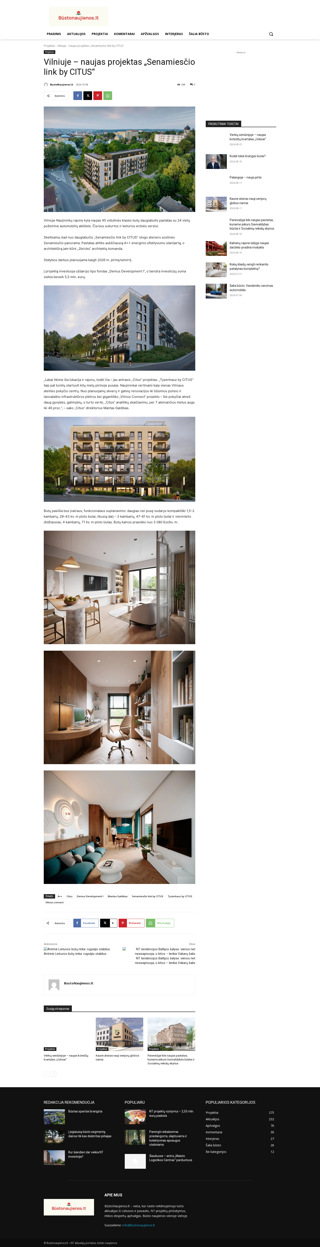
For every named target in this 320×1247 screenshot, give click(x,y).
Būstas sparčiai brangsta (85, 1111)
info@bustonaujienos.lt (138, 1225)
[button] (271, 34)
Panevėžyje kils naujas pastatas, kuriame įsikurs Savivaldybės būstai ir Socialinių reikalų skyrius (171, 1059)
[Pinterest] (97, 95)
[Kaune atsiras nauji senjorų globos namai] (119, 1034)
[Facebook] (77, 95)
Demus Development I (90, 896)
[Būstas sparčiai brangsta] (54, 1116)
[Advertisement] (195, 16)
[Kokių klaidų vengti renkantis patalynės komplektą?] (216, 269)
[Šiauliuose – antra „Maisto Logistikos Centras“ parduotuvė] (135, 1161)
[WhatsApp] (107, 95)
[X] (87, 95)
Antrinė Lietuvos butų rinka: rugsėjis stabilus (75, 954)
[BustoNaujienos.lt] (46, 84)
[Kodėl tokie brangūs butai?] (216, 161)
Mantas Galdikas (118, 896)
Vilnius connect (54, 902)
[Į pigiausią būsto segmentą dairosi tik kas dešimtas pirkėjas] (54, 1137)
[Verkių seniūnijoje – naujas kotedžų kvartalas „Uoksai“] (67, 1034)
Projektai (49, 46)
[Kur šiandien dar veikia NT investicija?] (54, 1157)
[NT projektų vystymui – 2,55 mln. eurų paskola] (135, 1116)
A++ (60, 896)
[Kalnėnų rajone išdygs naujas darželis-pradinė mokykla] (216, 248)
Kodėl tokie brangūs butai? (248, 156)
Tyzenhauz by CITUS (180, 896)
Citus (69, 896)
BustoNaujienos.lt (61, 84)
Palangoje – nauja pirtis (246, 177)
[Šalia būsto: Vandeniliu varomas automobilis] (216, 291)
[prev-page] (46, 1074)
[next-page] (53, 1074)
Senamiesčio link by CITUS (147, 896)
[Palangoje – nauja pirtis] (216, 182)
